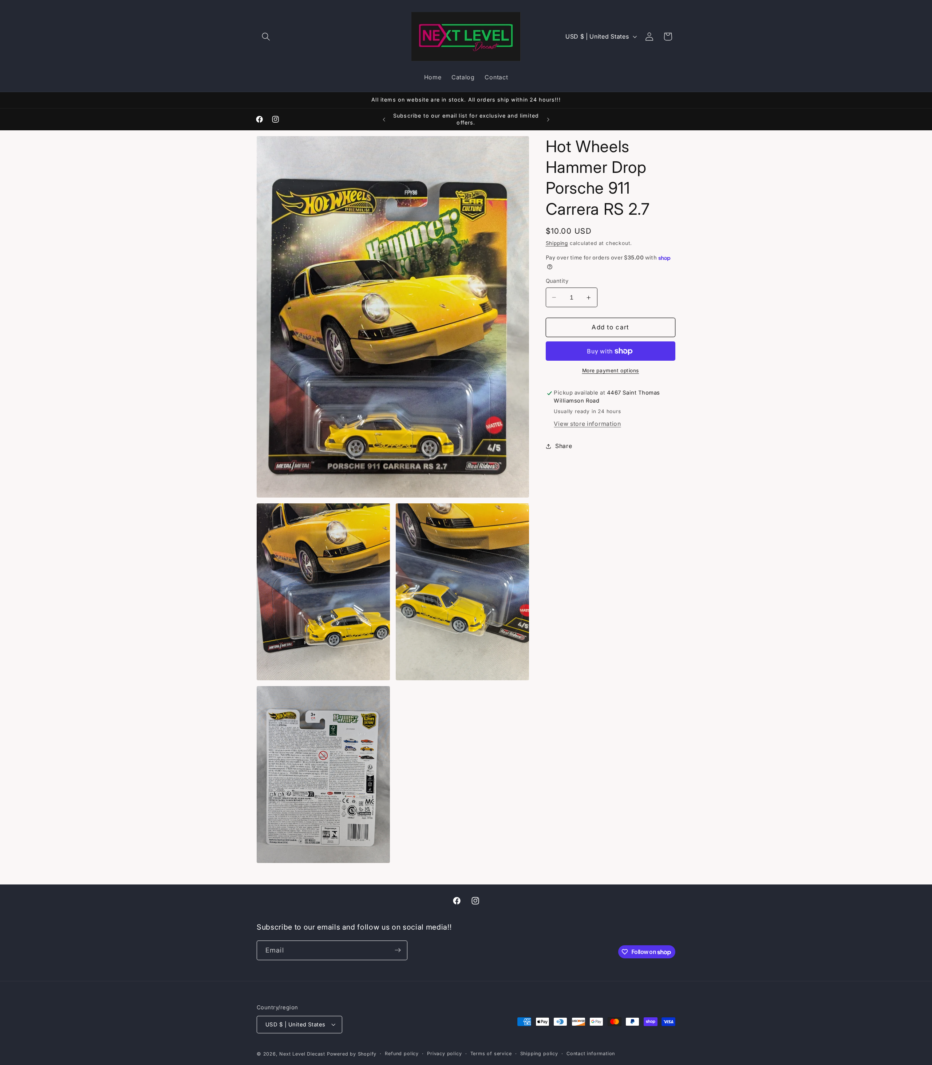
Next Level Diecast (302, 1054)
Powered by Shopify (352, 1054)
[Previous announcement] (384, 119)
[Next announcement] (548, 119)
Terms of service (491, 1053)
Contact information (590, 1053)
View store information (587, 423)
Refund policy (401, 1053)
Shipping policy (539, 1053)
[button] (266, 36)
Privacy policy (444, 1053)
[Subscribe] (397, 950)
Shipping (557, 243)
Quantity (557, 281)
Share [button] (563, 446)
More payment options (610, 371)
